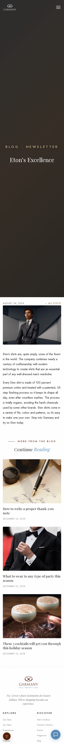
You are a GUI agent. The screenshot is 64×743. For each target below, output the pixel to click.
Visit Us (6, 740)
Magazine (41, 735)
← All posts (53, 303)
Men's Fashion (43, 719)
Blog (12, 146)
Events (40, 730)
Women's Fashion (45, 725)
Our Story (7, 719)
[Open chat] (55, 734)
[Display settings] (7, 736)
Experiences (8, 730)
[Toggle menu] (58, 7)
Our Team (7, 725)
